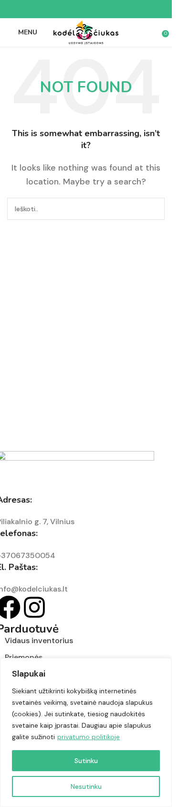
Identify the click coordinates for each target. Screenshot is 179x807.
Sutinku (86, 760)
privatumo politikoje (88, 736)
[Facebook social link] (63, 9)
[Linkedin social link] (97, 9)
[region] (86, 732)
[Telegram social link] (109, 9)
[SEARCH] (154, 209)
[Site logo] (85, 32)
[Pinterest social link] (86, 9)
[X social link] (74, 9)
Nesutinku (86, 786)
